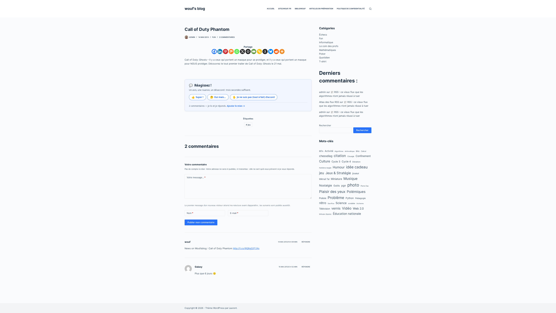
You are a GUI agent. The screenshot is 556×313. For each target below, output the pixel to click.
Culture (324, 161)
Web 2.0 (358, 208)
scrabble (351, 203)
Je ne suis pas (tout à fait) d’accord (254, 97)
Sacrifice (331, 203)
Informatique (326, 42)
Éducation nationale (347, 213)
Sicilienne (360, 203)
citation (340, 156)
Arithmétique (349, 151)
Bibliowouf (300, 9)
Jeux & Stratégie (338, 173)
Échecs (323, 34)
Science (341, 203)
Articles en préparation (321, 9)
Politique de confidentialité (351, 9)
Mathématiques (327, 50)
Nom (190, 213)
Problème (336, 197)
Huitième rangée (325, 168)
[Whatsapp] (236, 51)
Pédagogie (360, 198)
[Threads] (265, 51)
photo (353, 185)
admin (322, 92)
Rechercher (325, 125)
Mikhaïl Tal (324, 179)
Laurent (233, 308)
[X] (242, 51)
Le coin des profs (328, 46)
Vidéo (346, 208)
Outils (336, 185)
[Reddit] (276, 51)
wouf (187, 241)
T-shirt (322, 61)
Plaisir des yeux (332, 191)
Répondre (306, 242)
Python (350, 198)
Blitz (358, 151)
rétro (322, 203)
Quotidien (324, 57)
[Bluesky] (270, 51)
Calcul (363, 151)
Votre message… (196, 177)
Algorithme (339, 151)
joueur (355, 173)
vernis (336, 208)
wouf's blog (195, 8)
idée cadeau (357, 167)
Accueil (271, 9)
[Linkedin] (219, 51)
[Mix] (231, 51)
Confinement (363, 156)
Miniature (336, 178)
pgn (343, 185)
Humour (339, 167)
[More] (282, 51)
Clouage (350, 156)
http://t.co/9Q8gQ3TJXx (246, 248)
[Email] (253, 51)
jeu (248, 124)
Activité (329, 151)
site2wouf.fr (284, 9)
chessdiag (325, 156)
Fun (214, 37)
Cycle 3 (336, 161)
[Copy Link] (259, 51)
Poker (322, 53)
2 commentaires (227, 37)
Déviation (356, 162)
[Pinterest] (225, 51)
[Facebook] (214, 51)
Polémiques (356, 192)
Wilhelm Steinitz (325, 214)
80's (321, 151)
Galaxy (198, 266)
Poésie (322, 198)
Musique (350, 178)
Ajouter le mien (236, 105)
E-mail (234, 213)
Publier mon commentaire (201, 222)
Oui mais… (218, 97)
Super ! (197, 97)
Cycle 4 (346, 161)
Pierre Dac (365, 186)
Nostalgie (325, 185)
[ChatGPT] (248, 51)
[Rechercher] (370, 9)
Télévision (324, 208)
